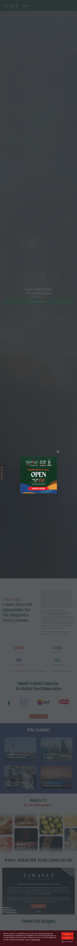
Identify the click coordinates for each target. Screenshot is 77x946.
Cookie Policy (35, 940)
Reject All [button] (67, 938)
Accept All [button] (67, 934)
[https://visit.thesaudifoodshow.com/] (38, 493)
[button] (67, 941)
